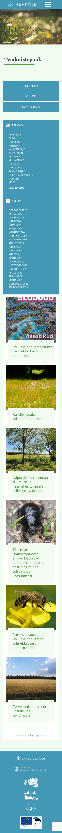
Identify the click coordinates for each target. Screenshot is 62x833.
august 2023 (16, 243)
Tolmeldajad (17, 171)
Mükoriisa (15, 156)
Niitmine (14, 164)
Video (12, 182)
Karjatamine (16, 153)
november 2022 (18, 265)
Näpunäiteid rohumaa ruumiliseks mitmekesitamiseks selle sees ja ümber (30, 484)
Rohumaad (15, 167)
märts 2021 (15, 280)
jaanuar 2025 (17, 217)
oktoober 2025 (18, 210)
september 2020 (18, 287)
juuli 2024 (15, 221)
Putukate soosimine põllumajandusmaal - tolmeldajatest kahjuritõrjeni (29, 641)
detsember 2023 (18, 235)
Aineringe (15, 134)
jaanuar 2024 (17, 232)
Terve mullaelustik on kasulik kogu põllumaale (30, 711)
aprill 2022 (15, 272)
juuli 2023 (15, 247)
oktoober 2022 (18, 268)
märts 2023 (15, 257)
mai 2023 (14, 254)
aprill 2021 (15, 276)
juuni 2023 (15, 250)
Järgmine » (39, 735)
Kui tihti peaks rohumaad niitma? (27, 416)
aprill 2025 (15, 213)
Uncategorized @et (21, 175)
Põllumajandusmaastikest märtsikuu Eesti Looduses (33, 351)
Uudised (14, 178)
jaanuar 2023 (17, 261)
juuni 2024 (15, 224)
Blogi (12, 138)
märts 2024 (15, 228)
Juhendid (14, 145)
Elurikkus (15, 141)
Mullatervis (16, 160)
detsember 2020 (18, 283)
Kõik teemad (16, 188)
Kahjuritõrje (17, 149)
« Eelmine (22, 735)
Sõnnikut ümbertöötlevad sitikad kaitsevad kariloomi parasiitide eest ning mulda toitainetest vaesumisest (29, 562)
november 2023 (18, 239)
